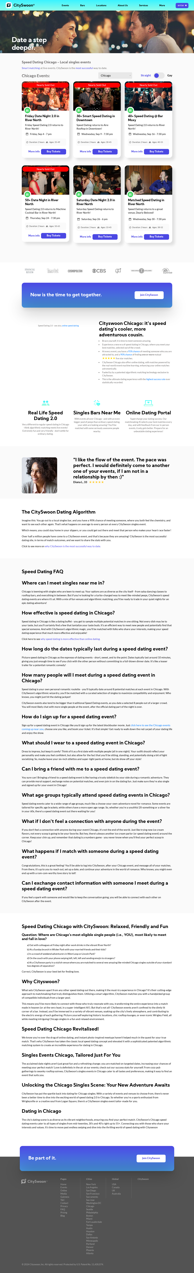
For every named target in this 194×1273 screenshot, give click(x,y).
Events (65, 5)
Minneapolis (92, 1240)
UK (113, 1190)
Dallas (89, 1234)
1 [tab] (75, 490)
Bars (82, 5)
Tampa (89, 1225)
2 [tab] (78, 490)
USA (114, 1184)
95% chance (134, 351)
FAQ (62, 1209)
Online (63, 1190)
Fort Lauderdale (94, 1221)
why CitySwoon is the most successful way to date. (73, 546)
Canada (116, 1187)
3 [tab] (81, 490)
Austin (89, 1228)
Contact (64, 1203)
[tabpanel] (97, 475)
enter (182, 5)
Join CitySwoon (149, 295)
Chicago (90, 1206)
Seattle (89, 1209)
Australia (116, 1193)
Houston (90, 1231)
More (162, 5)
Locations (101, 5)
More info (34, 152)
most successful (84, 68)
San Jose (90, 1200)
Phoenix (90, 1250)
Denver (90, 1247)
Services (143, 5)
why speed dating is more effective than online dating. (70, 639)
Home (63, 1184)
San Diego (91, 1190)
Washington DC (93, 1203)
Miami (89, 1218)
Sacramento (92, 1196)
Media (63, 1193)
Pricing (63, 1212)
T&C (62, 1200)
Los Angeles (92, 1187)
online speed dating (70, 325)
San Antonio (92, 1237)
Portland (90, 1244)
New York (91, 1184)
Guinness (64, 1196)
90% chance (126, 354)
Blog (62, 1215)
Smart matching (31, 68)
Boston (89, 1215)
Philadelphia (92, 1212)
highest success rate (155, 379)
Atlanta (89, 1253)
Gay (169, 75)
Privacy (64, 1206)
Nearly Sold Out (46, 85)
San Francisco (92, 1193)
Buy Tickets (53, 152)
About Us (123, 5)
